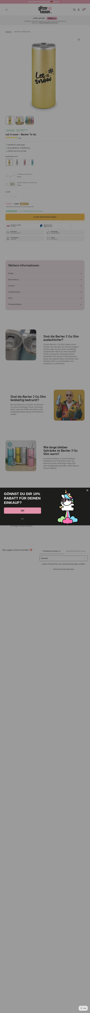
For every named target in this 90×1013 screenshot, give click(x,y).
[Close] (87, 490)
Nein (22, 519)
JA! (22, 510)
